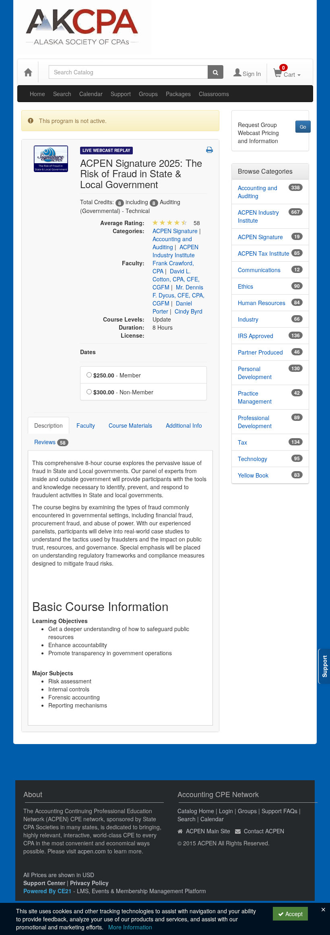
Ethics (245, 286)
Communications (259, 270)
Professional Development (255, 422)
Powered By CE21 (48, 891)
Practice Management (255, 397)
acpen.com (92, 851)
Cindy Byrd (188, 311)
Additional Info (184, 425)
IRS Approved (255, 336)
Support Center (44, 883)
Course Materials (130, 425)
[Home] (28, 72)
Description (48, 425)
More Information (130, 927)
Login (226, 811)
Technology (252, 459)
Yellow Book (253, 475)
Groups (148, 94)
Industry (248, 319)
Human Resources (261, 303)
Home (37, 94)
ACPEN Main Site (208, 831)
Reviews (50, 442)
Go (303, 126)
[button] (209, 149)
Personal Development (255, 373)
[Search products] (215, 72)
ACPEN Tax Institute (263, 253)
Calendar (91, 94)
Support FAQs (279, 811)
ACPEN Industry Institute (175, 251)
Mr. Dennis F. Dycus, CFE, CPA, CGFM (178, 295)
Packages (178, 94)
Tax (242, 442)
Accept (293, 914)
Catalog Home (195, 811)
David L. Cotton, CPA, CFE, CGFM (176, 279)
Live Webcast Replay (106, 150)
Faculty (85, 425)
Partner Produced (260, 352)
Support (121, 94)
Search (62, 94)
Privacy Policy (89, 883)
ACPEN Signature (175, 231)
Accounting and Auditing (172, 243)
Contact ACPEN (264, 831)
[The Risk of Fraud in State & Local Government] (51, 158)
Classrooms (214, 94)
